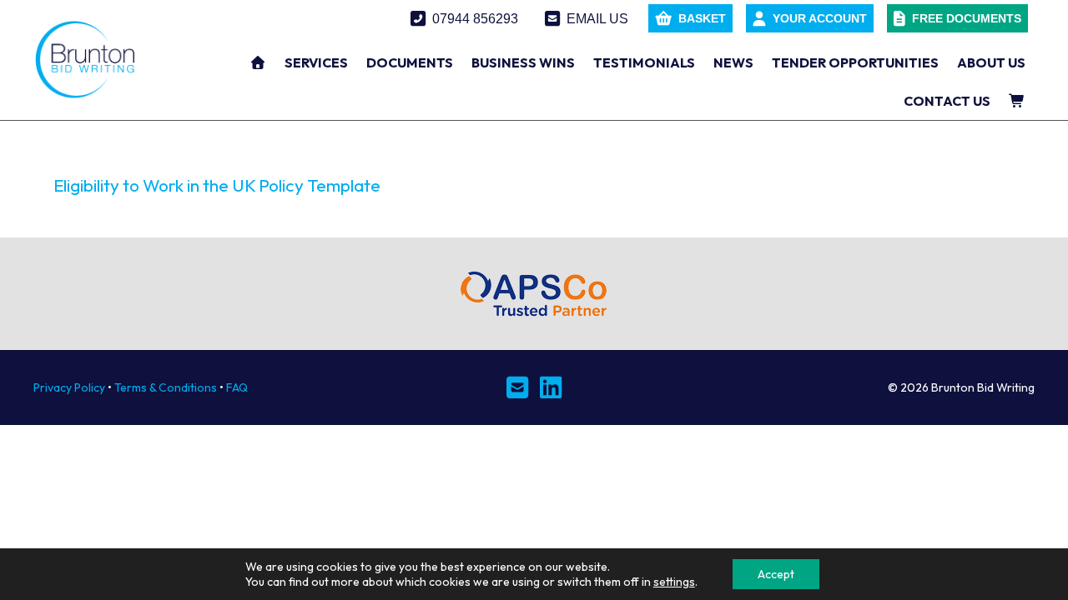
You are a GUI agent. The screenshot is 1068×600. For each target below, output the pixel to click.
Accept (776, 574)
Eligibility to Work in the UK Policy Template (216, 185)
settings (674, 581)
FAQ (237, 387)
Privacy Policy (69, 387)
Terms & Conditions (165, 387)
